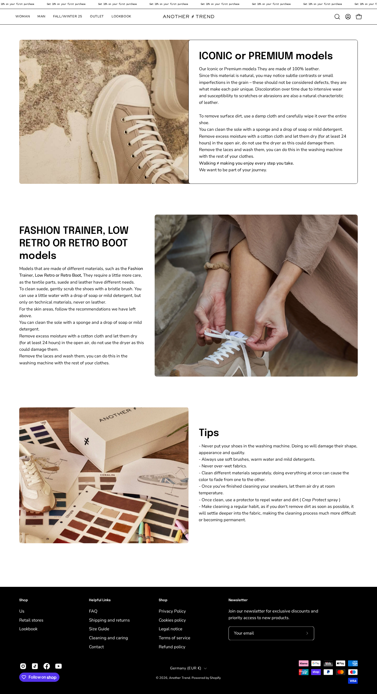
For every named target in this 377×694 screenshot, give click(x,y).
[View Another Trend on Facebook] (47, 666)
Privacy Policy (172, 611)
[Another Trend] (188, 16)
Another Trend (179, 678)
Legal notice (170, 629)
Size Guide (99, 629)
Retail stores (31, 620)
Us (21, 611)
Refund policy (172, 646)
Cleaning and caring (108, 638)
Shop (23, 600)
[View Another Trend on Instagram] (23, 666)
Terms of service (174, 638)
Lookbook (28, 629)
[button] (337, 16)
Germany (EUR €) (185, 668)
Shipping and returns (109, 620)
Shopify (215, 678)
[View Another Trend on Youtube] (58, 666)
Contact (96, 646)
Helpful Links (100, 600)
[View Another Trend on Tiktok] (35, 666)
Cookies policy (172, 620)
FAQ (93, 611)
